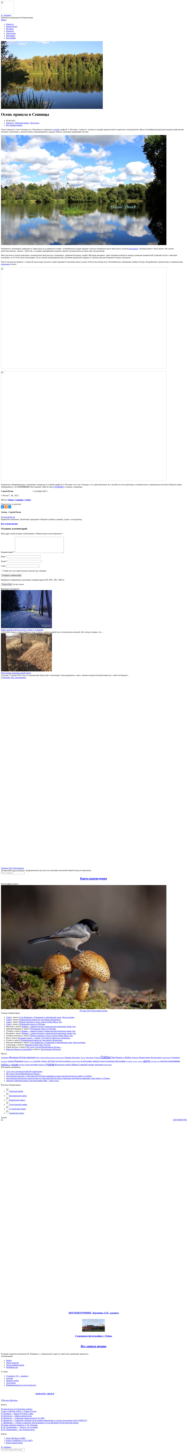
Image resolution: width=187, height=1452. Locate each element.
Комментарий (8, 552)
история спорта (75, 1061)
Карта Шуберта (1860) (15, 1438)
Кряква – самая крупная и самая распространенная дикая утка (49, 1026)
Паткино (135, 1058)
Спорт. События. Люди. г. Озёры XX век (18, 1411)
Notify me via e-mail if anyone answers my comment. (25, 571)
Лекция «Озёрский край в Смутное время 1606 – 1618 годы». (32, 1081)
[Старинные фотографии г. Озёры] (93, 1331)
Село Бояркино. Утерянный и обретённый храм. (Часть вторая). (47, 1017)
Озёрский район (22, 123)
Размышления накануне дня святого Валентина (40, 1020)
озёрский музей (155, 1061)
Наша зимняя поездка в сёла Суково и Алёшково (22, 630)
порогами (5, 264)
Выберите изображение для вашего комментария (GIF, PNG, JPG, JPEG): (32, 580)
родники (34, 1064)
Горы (37, 1058)
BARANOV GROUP (45, 1394)
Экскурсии (11, 33)
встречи (37, 1061)
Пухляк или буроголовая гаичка (93, 1011)
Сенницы (19, 500)
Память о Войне (123, 1057)
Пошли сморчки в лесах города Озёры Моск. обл (40, 1022)
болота (26, 1061)
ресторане (133, 249)
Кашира (68, 1057)
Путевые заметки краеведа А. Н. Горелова (19, 1425)
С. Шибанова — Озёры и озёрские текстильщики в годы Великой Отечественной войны (39, 1423)
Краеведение (11, 26)
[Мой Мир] (9, 506)
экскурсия (108, 1065)
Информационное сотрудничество (21, 1385)
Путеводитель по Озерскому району (16, 1409)
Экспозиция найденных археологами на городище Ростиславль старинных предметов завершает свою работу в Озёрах (58, 1078)
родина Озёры (24, 1065)
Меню (3, 20)
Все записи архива (93, 1346)
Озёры (11, 500)
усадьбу (56, 129)
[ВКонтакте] (2, 506)
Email (4, 561)
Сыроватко (4, 1061)
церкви (91, 1065)
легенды (135, 1061)
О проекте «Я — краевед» (17, 1376)
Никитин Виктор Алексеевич (19, 1049)
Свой (8, 1017)
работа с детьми (9, 1064)
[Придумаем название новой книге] (26, 671)
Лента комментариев (15, 1365)
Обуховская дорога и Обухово (32, 1024)
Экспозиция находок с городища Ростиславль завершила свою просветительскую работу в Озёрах (49, 1076)
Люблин (83, 1057)
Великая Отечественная (22, 1057)
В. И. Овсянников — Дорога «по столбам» (19, 1427)
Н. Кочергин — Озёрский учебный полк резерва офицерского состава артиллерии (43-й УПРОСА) (44, 1420)
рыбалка (42, 1065)
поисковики (174, 1061)
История (9, 29)
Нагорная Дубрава (93, 1058)
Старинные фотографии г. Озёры (93, 1336)
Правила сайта (12, 1380)
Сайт (3, 566)
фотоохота (60, 1064)
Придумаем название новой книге (16, 673)
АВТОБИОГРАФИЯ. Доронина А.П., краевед (93, 1313)
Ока (113, 1057)
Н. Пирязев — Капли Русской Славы (17, 1413)
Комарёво (76, 1058)
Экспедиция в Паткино (50, 1049)
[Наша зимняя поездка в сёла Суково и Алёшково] (26, 627)
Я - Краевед (6, 15)
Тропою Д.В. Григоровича (12, 868)
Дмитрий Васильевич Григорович (52, 1058)
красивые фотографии (116, 1061)
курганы (129, 1061)
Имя (3, 557)
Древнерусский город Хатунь (37, 1045)
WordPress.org (12, 1367)
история (66, 1061)
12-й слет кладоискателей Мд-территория (24, 1071)
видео (31, 1061)
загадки (58, 1061)
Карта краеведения (93, 878)
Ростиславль (156, 1057)
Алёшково (5, 1058)
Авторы (9, 1378)
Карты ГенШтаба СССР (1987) (19, 1440)
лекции (140, 1061)
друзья (51, 1061)
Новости (10, 24)
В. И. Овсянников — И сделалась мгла (18, 1429)
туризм (27, 500)
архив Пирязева (16, 1061)
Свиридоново (166, 1058)
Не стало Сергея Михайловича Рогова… (44, 1047)
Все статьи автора (9, 524)
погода (164, 1061)
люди (146, 1061)
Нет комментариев (14, 125)
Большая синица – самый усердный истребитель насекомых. (44, 1038)
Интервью (10, 36)
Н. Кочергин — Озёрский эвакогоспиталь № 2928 (22, 1418)
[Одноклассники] (6, 506)
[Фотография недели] (83, 1008)
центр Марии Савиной (76, 1064)
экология (99, 1064)
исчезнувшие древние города (93, 1061)
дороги (44, 1061)
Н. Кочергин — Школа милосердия (16, 1416)
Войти (9, 1360)
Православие (144, 1057)
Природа (10, 31)
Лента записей (12, 1363)
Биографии (11, 38)
